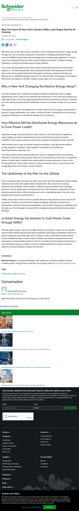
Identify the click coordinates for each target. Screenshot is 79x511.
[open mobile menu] (77, 8)
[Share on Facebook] (3, 45)
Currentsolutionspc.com (65, 263)
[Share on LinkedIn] (7, 45)
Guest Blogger (22, 39)
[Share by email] (15, 45)
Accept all (49, 507)
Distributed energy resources (13, 274)
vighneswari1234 (14, 291)
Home (3, 17)
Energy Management (12, 17)
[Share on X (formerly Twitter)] (11, 45)
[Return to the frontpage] (12, 7)
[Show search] (72, 8)
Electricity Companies (26, 17)
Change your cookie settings (31, 507)
